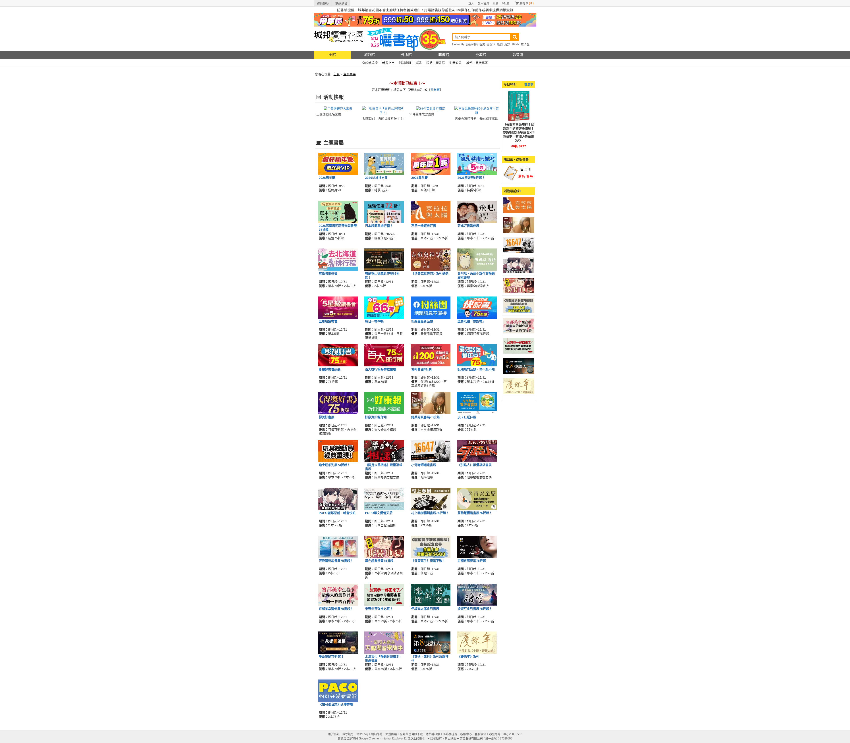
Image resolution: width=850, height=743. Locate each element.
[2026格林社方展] (384, 163)
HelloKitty (458, 44)
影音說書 (455, 63)
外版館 (406, 55)
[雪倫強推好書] (338, 259)
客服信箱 (480, 734)
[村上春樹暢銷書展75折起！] (430, 498)
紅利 (495, 3)
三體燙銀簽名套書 (328, 114)
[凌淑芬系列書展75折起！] (477, 594)
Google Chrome (369, 738)
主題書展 (349, 74)
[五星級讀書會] (338, 307)
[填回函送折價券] (518, 173)
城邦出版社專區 (477, 63)
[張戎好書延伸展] (477, 211)
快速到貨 (341, 3)
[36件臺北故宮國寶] (430, 108)
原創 (500, 44)
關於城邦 (333, 734)
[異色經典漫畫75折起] (384, 546)
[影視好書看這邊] (338, 355)
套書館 (443, 55)
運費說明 (323, 3)
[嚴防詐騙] (425, 10)
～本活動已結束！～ (407, 83)
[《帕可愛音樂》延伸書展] (338, 690)
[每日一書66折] (384, 307)
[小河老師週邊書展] (430, 450)
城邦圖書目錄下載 (411, 734)
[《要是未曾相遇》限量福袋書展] (384, 450)
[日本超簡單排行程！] (384, 211)
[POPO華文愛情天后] (384, 498)
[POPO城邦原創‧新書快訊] (338, 498)
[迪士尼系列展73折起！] (338, 450)
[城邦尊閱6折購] (430, 355)
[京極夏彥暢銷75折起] (477, 546)
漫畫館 (480, 55)
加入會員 (483, 3)
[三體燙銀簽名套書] (338, 108)
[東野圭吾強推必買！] (384, 594)
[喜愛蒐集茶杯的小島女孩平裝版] (476, 110)
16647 (515, 44)
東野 (507, 44)
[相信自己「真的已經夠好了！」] (384, 110)
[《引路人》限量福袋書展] (477, 450)
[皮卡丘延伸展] (477, 403)
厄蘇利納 (472, 44)
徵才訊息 (348, 734)
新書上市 (388, 63)
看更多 (528, 84)
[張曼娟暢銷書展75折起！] (338, 546)
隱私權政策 (433, 734)
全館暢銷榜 (370, 63)
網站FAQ (362, 734)
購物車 (526, 3)
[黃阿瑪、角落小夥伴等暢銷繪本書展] (477, 259)
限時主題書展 (435, 63)
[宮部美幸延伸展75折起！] (338, 594)
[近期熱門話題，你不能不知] (477, 355)
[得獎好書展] (338, 403)
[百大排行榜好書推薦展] (384, 355)
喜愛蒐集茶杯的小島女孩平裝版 (476, 118)
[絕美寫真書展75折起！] (430, 403)
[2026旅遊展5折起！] (477, 163)
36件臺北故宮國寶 (421, 114)
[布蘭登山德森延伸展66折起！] (384, 259)
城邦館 (369, 55)
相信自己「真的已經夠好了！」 (384, 118)
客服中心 (466, 734)
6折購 (505, 3)
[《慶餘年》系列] (477, 642)
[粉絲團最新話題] (430, 307)
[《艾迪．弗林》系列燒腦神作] (430, 642)
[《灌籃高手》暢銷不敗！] (430, 546)
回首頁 (435, 90)
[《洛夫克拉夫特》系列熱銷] (430, 259)
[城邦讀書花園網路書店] (339, 38)
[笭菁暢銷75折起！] (338, 642)
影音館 (517, 55)
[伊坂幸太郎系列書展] (430, 594)
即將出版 (405, 63)
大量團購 (391, 734)
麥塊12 (491, 44)
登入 (471, 3)
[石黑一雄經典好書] (430, 211)
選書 (419, 63)
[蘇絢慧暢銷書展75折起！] (477, 498)
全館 (332, 55)
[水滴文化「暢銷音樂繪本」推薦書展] (384, 642)
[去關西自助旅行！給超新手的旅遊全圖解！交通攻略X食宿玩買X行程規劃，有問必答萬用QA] (519, 106)
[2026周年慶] (338, 163)
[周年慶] (425, 19)
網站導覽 (376, 734)
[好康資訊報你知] (384, 403)
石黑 (482, 44)
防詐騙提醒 (450, 734)
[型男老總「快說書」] (477, 307)
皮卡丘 (525, 44)
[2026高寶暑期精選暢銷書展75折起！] (338, 211)
